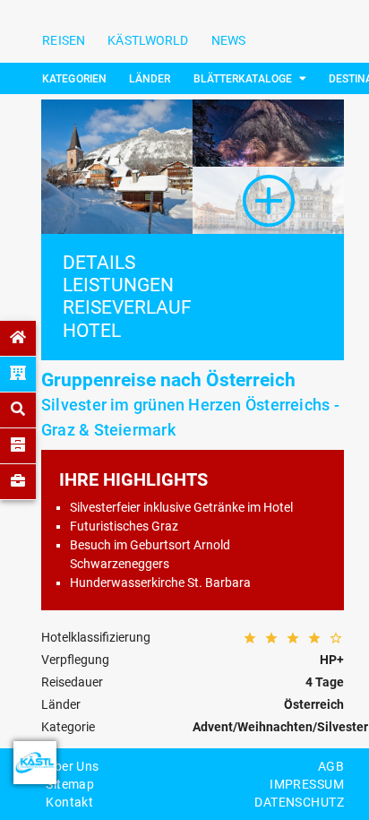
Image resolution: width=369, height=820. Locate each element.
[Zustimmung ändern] (34, 762)
